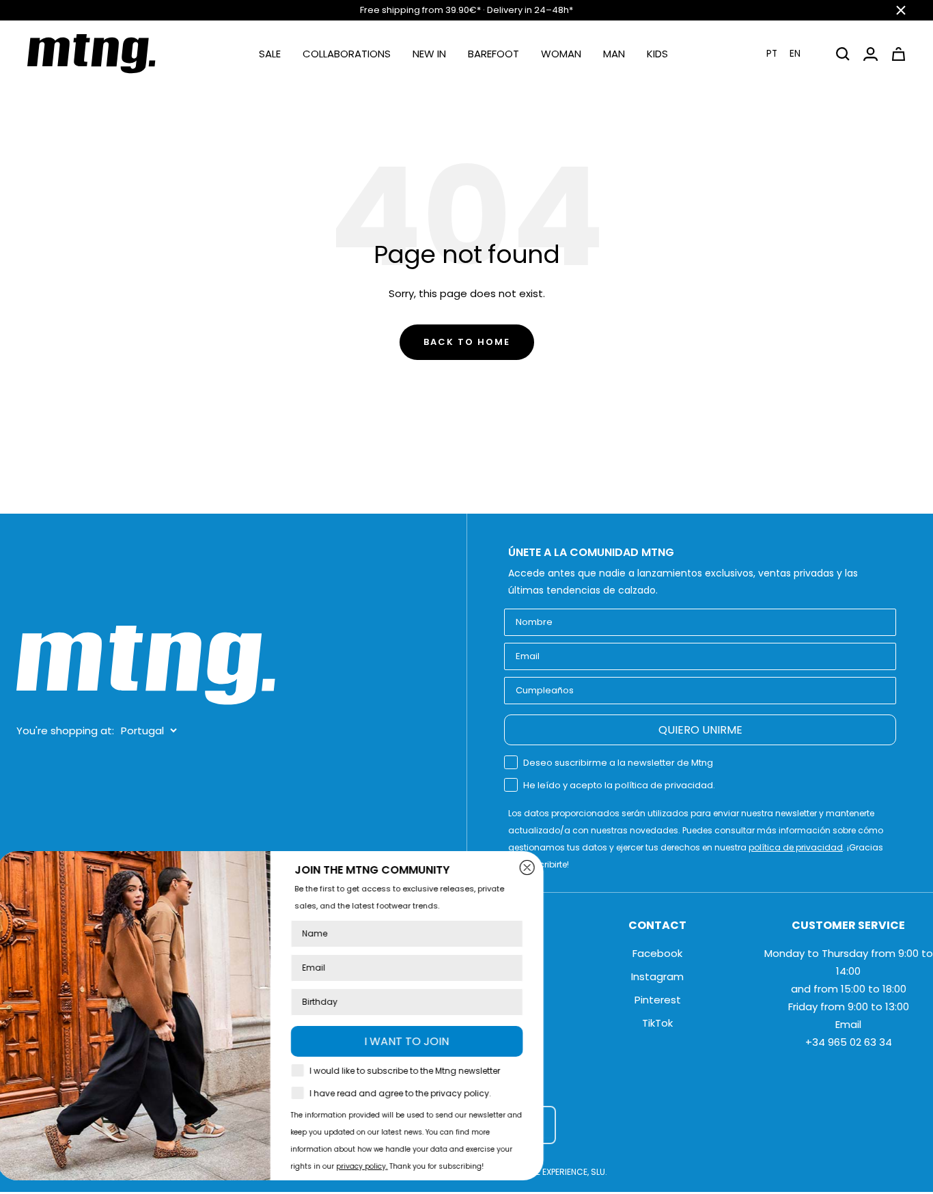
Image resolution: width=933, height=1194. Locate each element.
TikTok (657, 1023)
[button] (791, 53)
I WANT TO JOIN (423, 1041)
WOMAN (561, 53)
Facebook (657, 953)
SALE (270, 53)
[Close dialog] (543, 867)
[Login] (870, 54)
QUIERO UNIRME (700, 730)
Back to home (466, 341)
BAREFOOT (493, 53)
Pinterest (658, 999)
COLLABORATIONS (347, 53)
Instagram (657, 976)
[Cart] (898, 54)
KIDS (657, 53)
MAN (614, 53)
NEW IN (429, 53)
